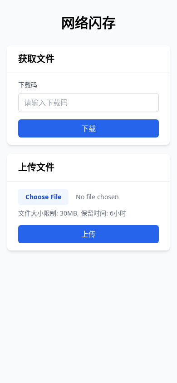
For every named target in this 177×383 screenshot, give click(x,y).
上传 (88, 234)
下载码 (27, 84)
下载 (88, 128)
